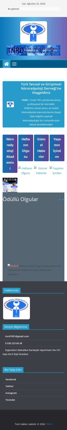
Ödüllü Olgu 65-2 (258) (30, 209)
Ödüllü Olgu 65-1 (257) (30, 218)
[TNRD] (6, 64)
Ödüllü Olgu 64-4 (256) (30, 229)
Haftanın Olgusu (26, 147)
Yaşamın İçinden (57, 147)
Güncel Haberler (41, 147)
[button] (62, 199)
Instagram (11, 393)
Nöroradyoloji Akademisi (10, 153)
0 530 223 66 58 (13, 343)
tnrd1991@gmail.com (17, 336)
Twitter (9, 386)
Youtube (10, 399)
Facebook (10, 379)
